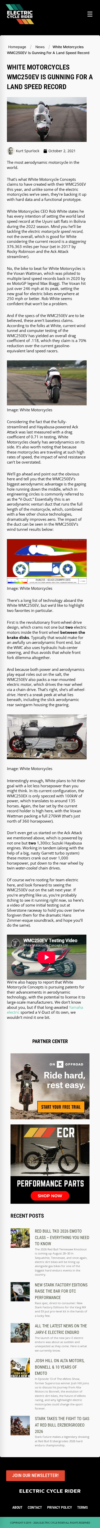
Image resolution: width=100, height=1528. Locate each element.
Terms (82, 1507)
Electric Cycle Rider (50, 1491)
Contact (35, 1507)
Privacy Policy (59, 1507)
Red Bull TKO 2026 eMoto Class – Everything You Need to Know (62, 1237)
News (40, 47)
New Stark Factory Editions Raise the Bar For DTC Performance (61, 1291)
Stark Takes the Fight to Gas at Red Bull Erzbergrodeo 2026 (62, 1425)
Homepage (17, 47)
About (17, 1507)
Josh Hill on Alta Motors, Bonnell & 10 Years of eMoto (59, 1367)
